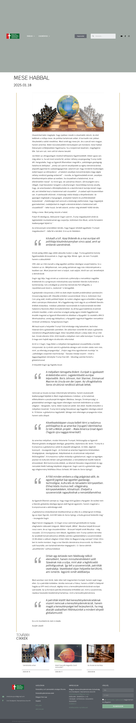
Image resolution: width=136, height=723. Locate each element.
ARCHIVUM (40, 709)
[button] (81, 36)
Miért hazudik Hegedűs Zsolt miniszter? (66, 666)
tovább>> (72, 704)
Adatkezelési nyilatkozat (78, 707)
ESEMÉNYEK (43, 36)
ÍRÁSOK (30, 36)
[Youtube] (121, 36)
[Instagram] (129, 36)
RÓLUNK (39, 705)
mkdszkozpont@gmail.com (79, 694)
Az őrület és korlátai (95, 665)
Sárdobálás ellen (29, 665)
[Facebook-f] (125, 36)
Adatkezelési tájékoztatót (114, 700)
